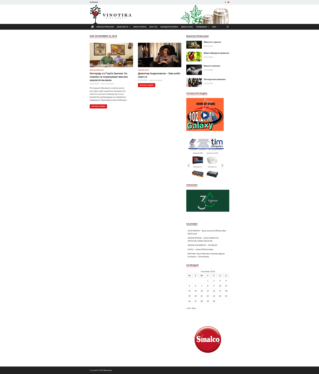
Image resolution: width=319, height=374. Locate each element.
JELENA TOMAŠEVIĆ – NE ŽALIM (202, 245)
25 (226, 296)
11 (226, 285)
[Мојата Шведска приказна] (194, 53)
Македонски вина (169, 27)
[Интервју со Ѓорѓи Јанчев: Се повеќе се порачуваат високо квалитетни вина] (111, 56)
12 (189, 291)
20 (195, 296)
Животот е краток (212, 42)
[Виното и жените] (194, 66)
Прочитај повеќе (97, 105)
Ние (214, 27)
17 (220, 291)
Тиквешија (201, 27)
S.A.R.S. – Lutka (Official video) (200, 249)
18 (226, 291)
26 (189, 301)
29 (208, 301)
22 (208, 296)
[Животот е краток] (194, 42)
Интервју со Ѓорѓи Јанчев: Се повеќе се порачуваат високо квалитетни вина (109, 77)
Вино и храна (139, 27)
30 (214, 301)
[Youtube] (228, 2)
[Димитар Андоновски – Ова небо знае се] (159, 56)
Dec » (194, 308)
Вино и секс (187, 27)
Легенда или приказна (215, 79)
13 (195, 291)
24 (220, 296)
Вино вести (122, 27)
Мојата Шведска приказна (216, 53)
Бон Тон (153, 27)
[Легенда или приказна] (194, 79)
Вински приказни (105, 27)
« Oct (188, 308)
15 (208, 291)
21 (201, 296)
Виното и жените (212, 66)
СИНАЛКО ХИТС (143, 70)
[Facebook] (225, 2)
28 (201, 301)
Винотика (108, 370)
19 (189, 296)
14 (201, 291)
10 (220, 285)
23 (214, 296)
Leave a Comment (107, 84)
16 (214, 291)
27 (195, 301)
